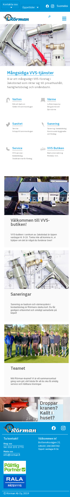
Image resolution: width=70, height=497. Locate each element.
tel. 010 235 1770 (14, 447)
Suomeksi (62, 6)
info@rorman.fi (12, 455)
